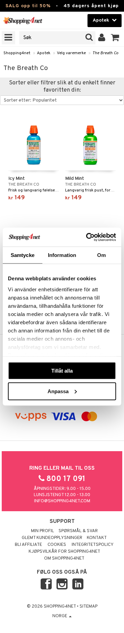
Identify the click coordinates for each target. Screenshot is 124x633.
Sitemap (88, 606)
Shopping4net (16, 53)
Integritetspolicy (93, 545)
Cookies (57, 545)
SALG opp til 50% (28, 6)
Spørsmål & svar (78, 531)
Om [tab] (101, 255)
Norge (60, 616)
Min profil (42, 531)
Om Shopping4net (64, 558)
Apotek (43, 53)
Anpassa (58, 391)
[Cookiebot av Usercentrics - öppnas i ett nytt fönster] (87, 237)
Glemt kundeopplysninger (52, 538)
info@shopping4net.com (62, 501)
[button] (115, 37)
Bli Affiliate (28, 545)
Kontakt (97, 538)
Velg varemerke (71, 53)
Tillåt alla (62, 371)
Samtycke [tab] (22, 255)
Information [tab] (62, 255)
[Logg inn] (101, 37)
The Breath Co (105, 53)
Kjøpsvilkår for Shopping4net (64, 551)
